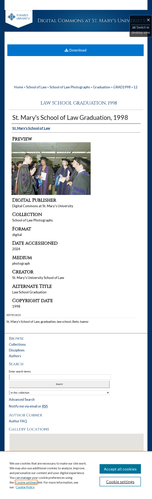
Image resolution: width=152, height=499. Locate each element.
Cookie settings (26, 482)
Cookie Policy (25, 487)
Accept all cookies (120, 469)
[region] (76, 475)
